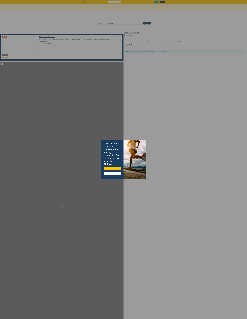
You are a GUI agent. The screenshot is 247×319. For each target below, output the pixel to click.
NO (112, 173)
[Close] (144, 141)
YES (112, 168)
